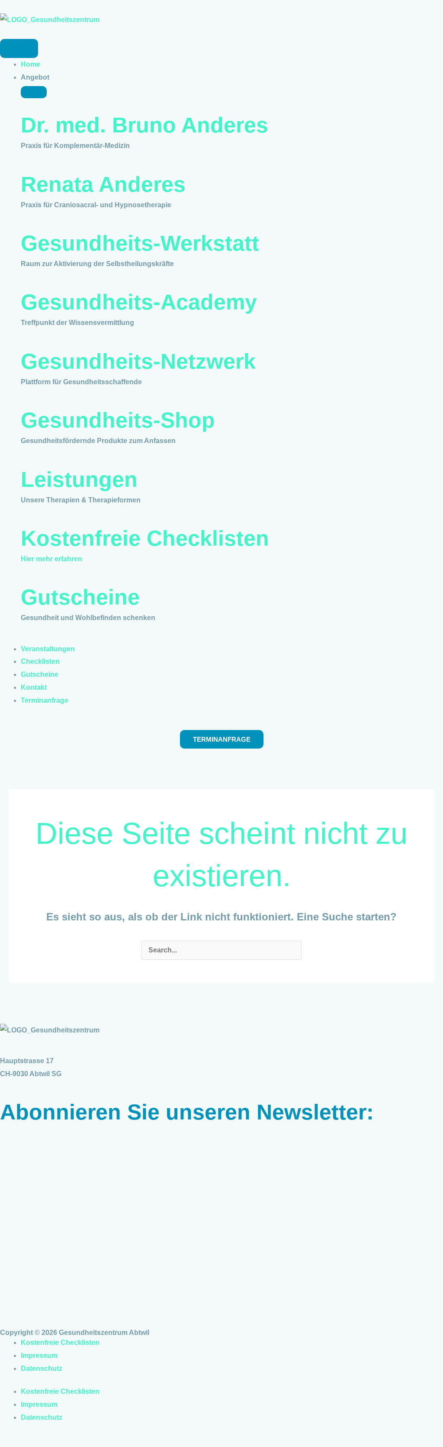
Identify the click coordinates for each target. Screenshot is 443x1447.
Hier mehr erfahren (51, 559)
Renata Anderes (103, 184)
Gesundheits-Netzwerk (138, 361)
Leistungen (79, 479)
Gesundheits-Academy (139, 302)
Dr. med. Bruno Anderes (144, 125)
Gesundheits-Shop (118, 420)
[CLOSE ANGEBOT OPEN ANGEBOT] (34, 92)
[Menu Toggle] (19, 48)
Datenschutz (41, 1368)
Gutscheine (80, 597)
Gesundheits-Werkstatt (140, 243)
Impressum (39, 1355)
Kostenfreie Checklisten (145, 538)
